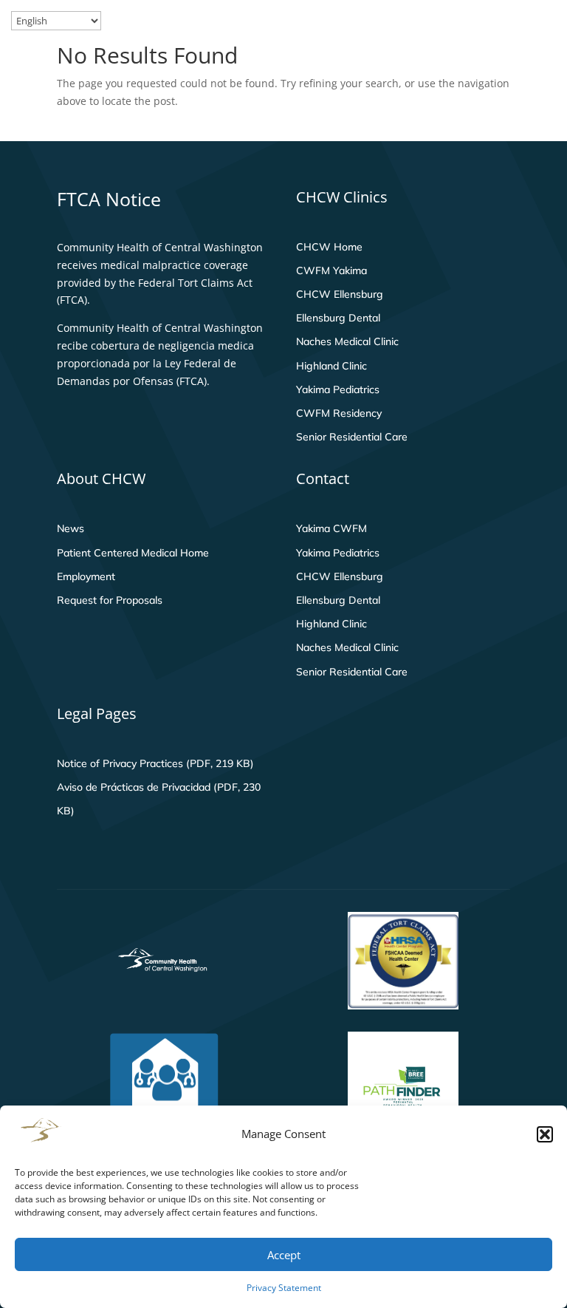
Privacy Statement (284, 1287)
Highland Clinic (331, 365)
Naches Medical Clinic (347, 341)
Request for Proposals (109, 600)
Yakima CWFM (331, 528)
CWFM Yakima (331, 270)
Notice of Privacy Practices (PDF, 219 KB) (155, 763)
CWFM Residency (339, 413)
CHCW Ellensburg (339, 294)
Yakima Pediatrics (337, 389)
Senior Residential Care (352, 436)
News (70, 528)
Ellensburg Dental (338, 317)
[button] (544, 1134)
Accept (283, 1254)
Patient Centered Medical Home (133, 552)
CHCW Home (329, 246)
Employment (86, 576)
